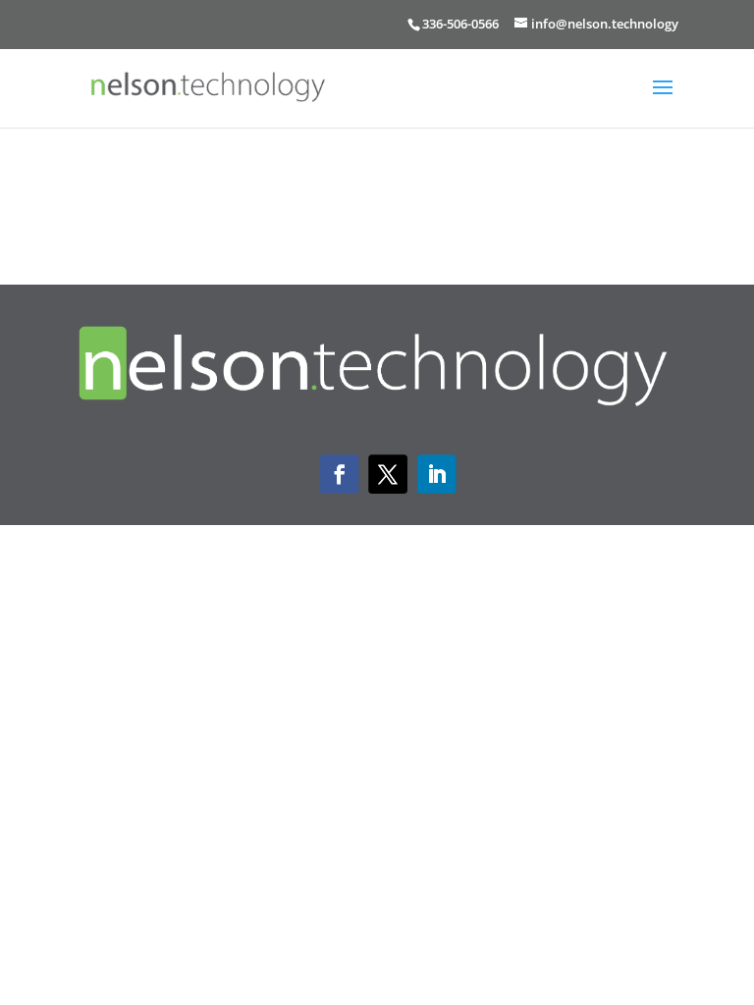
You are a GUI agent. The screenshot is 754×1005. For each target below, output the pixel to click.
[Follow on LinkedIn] (437, 475)
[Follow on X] (387, 475)
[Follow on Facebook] (339, 475)
